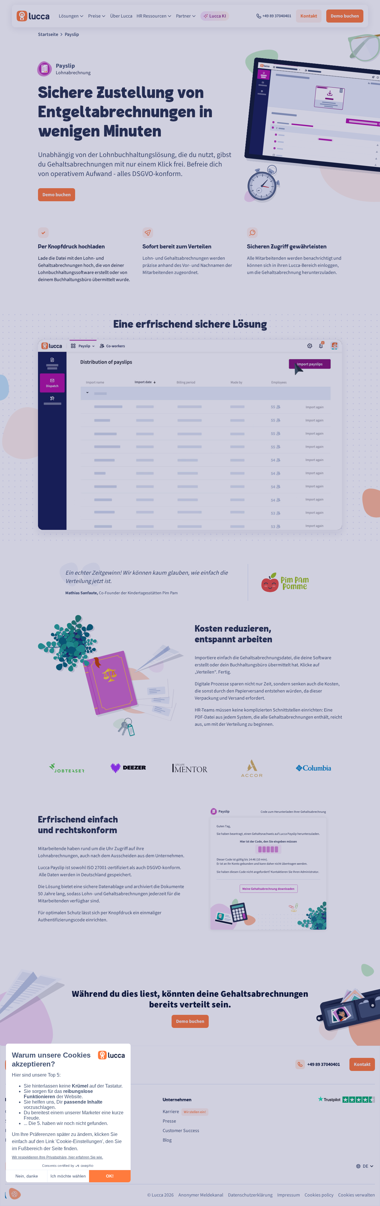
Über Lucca (121, 16)
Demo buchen (345, 16)
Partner (183, 16)
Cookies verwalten (356, 1195)
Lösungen (69, 16)
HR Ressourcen (152, 16)
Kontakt (308, 16)
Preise (94, 16)
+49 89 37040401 (276, 16)
